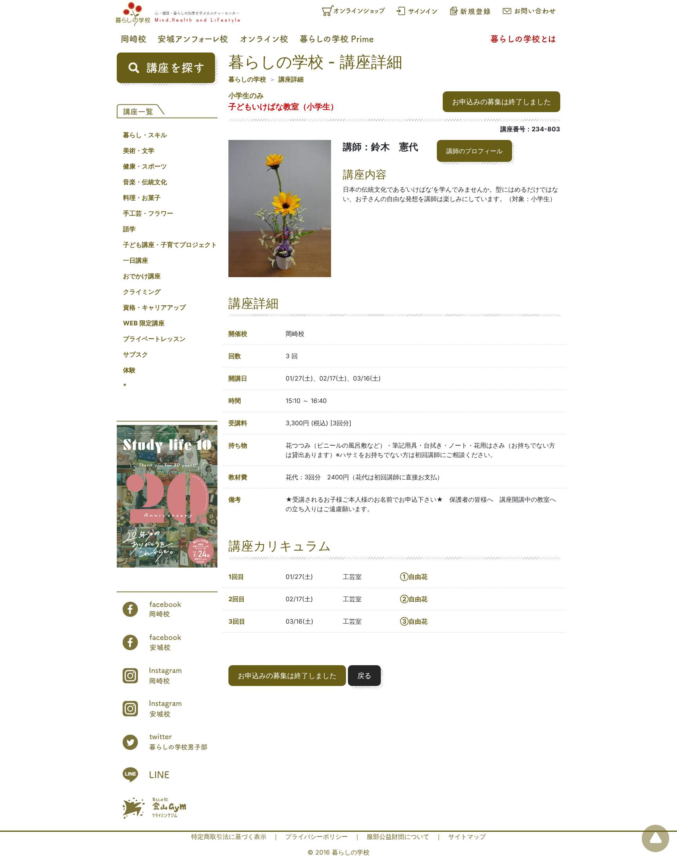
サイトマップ (467, 836)
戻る (364, 675)
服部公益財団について (398, 836)
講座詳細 (291, 79)
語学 (129, 229)
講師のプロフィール (474, 151)
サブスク (135, 354)
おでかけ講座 (142, 276)
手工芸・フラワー (148, 213)
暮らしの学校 (247, 79)
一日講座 (135, 260)
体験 (129, 370)
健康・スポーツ (145, 166)
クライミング (142, 292)
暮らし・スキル (145, 135)
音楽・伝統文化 (145, 182)
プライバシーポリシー (316, 836)
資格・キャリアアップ (154, 307)
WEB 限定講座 (144, 323)
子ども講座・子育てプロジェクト (170, 245)
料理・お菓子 (142, 197)
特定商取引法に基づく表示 (228, 836)
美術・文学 (138, 150)
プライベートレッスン (154, 339)
